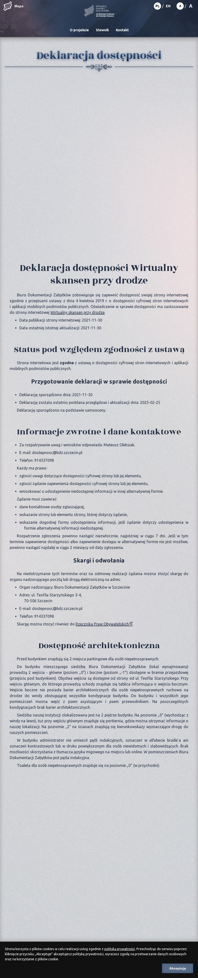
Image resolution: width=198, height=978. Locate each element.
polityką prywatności (119, 949)
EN (168, 6)
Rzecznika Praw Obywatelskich (102, 624)
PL (158, 6)
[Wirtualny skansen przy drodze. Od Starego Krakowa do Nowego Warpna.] (99, 11)
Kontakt (122, 30)
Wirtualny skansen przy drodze (77, 312)
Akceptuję (177, 968)
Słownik (102, 30)
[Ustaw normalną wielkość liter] (180, 6)
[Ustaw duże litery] (190, 6)
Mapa (18, 6)
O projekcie (79, 30)
